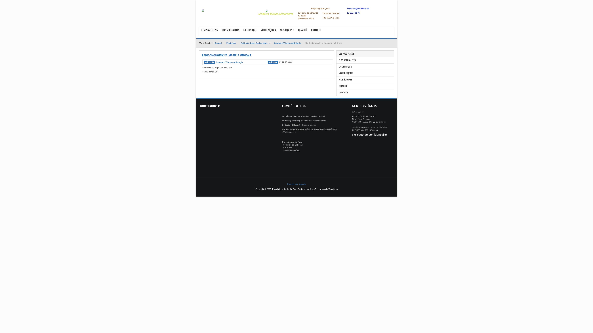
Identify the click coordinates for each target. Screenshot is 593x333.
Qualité (302, 30)
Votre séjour (268, 30)
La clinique (250, 30)
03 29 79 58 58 (332, 13)
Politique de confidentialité (369, 134)
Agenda (302, 184)
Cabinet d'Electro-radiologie (229, 62)
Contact (316, 30)
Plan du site (292, 184)
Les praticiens (209, 30)
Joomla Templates (329, 189)
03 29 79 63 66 (333, 17)
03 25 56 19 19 (353, 12)
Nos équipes (287, 30)
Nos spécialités (230, 30)
